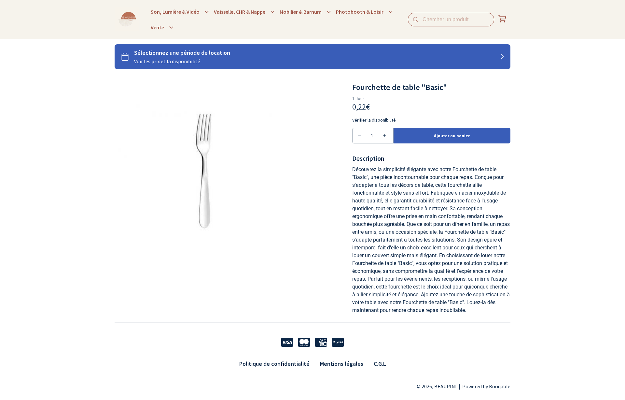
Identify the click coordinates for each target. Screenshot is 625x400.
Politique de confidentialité (274, 363)
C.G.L (380, 363)
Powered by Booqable (486, 386)
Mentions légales (341, 363)
